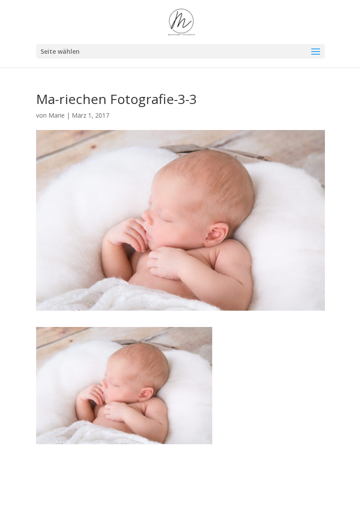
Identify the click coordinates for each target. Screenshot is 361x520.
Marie (56, 115)
